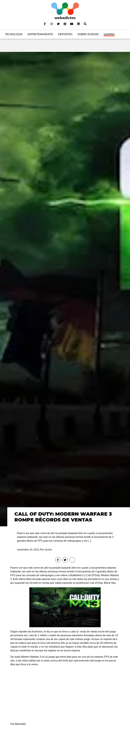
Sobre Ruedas (88, 34)
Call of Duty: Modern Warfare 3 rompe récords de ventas (63, 517)
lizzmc (48, 549)
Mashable (20, 724)
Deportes (65, 34)
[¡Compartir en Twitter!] (65, 560)
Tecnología (14, 34)
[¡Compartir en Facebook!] (58, 560)
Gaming (109, 34)
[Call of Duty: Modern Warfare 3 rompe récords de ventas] (65, 289)
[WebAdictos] (65, 10)
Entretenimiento (40, 34)
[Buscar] (85, 24)
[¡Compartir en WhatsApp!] (72, 560)
